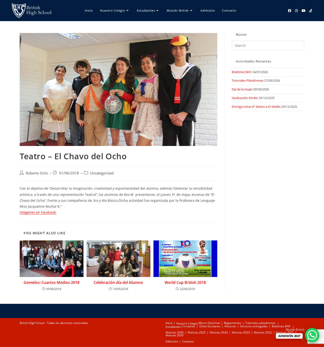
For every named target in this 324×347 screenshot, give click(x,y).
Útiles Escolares (209, 326)
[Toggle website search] (86, 31)
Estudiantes (173, 327)
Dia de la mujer (242, 89)
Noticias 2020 (175, 335)
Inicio (169, 323)
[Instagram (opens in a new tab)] (296, 10)
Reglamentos (232, 323)
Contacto (188, 341)
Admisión (172, 341)
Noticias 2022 (263, 332)
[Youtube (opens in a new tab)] (303, 10)
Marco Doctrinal (209, 323)
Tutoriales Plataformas (248, 80)
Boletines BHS (241, 72)
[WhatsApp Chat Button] (312, 335)
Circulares (188, 326)
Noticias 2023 (241, 332)
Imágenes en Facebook (38, 212)
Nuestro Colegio (187, 323)
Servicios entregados (254, 326)
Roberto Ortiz (37, 173)
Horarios (230, 326)
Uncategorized (102, 173)
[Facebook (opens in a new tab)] (289, 10)
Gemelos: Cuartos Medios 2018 (51, 282)
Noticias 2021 (285, 332)
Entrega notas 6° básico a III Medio (256, 106)
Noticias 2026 (175, 332)
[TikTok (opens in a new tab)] (310, 10)
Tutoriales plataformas (260, 323)
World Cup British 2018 (185, 282)
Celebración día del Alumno (118, 282)
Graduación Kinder (245, 98)
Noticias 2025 (197, 332)
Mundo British (295, 330)
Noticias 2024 (219, 332)
